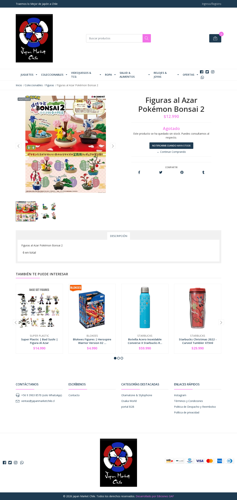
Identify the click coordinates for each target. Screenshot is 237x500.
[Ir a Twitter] (207, 71)
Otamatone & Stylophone (136, 395)
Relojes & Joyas (160, 74)
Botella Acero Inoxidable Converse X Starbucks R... (145, 340)
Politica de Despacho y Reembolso (195, 406)
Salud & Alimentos (127, 74)
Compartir (171, 167)
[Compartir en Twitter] (160, 172)
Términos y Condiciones (188, 401)
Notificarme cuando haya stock (171, 145)
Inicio (19, 85)
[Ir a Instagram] (212, 71)
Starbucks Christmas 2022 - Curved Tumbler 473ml (198, 340)
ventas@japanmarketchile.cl (38, 401)
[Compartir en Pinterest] (181, 172)
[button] (115, 358)
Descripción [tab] (118, 236)
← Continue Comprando (171, 152)
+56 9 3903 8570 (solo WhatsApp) (41, 395)
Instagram (180, 395)
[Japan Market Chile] (34, 38)
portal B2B (127, 406)
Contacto (74, 395)
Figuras (49, 85)
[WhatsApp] (202, 77)
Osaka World (129, 401)
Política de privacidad (186, 412)
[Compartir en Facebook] (139, 172)
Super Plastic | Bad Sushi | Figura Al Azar (39, 340)
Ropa (108, 74)
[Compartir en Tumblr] (203, 172)
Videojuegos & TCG (81, 74)
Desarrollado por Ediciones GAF (155, 496)
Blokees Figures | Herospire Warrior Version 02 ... (92, 340)
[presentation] (18, 145)
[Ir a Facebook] (201, 71)
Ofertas (188, 74)
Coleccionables (52, 74)
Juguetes (27, 74)
